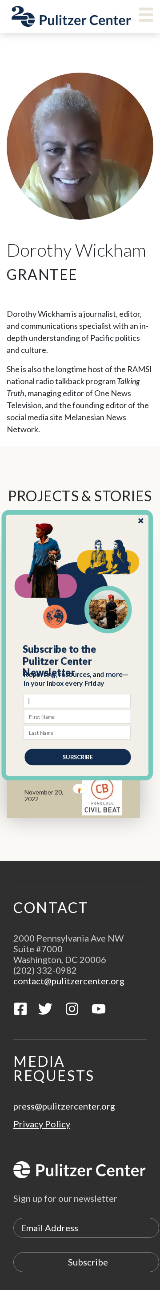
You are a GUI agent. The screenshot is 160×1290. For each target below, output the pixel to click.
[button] (77, 660)
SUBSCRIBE (77, 757)
